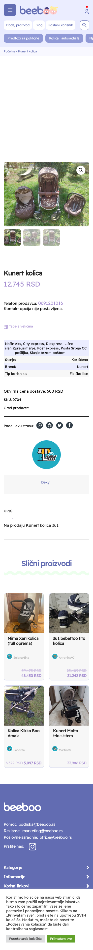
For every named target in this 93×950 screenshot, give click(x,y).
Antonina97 (67, 657)
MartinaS (65, 750)
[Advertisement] (46, 105)
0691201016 (50, 303)
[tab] (8, 513)
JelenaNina (21, 657)
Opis (8, 511)
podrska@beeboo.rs (36, 824)
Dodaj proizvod (18, 25)
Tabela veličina (21, 326)
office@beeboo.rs (55, 837)
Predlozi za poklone (23, 38)
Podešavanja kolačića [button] (25, 939)
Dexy (45, 482)
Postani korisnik (60, 25)
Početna (9, 51)
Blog (38, 25)
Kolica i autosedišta (64, 38)
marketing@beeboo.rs (41, 830)
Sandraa (19, 750)
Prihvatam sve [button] (61, 939)
